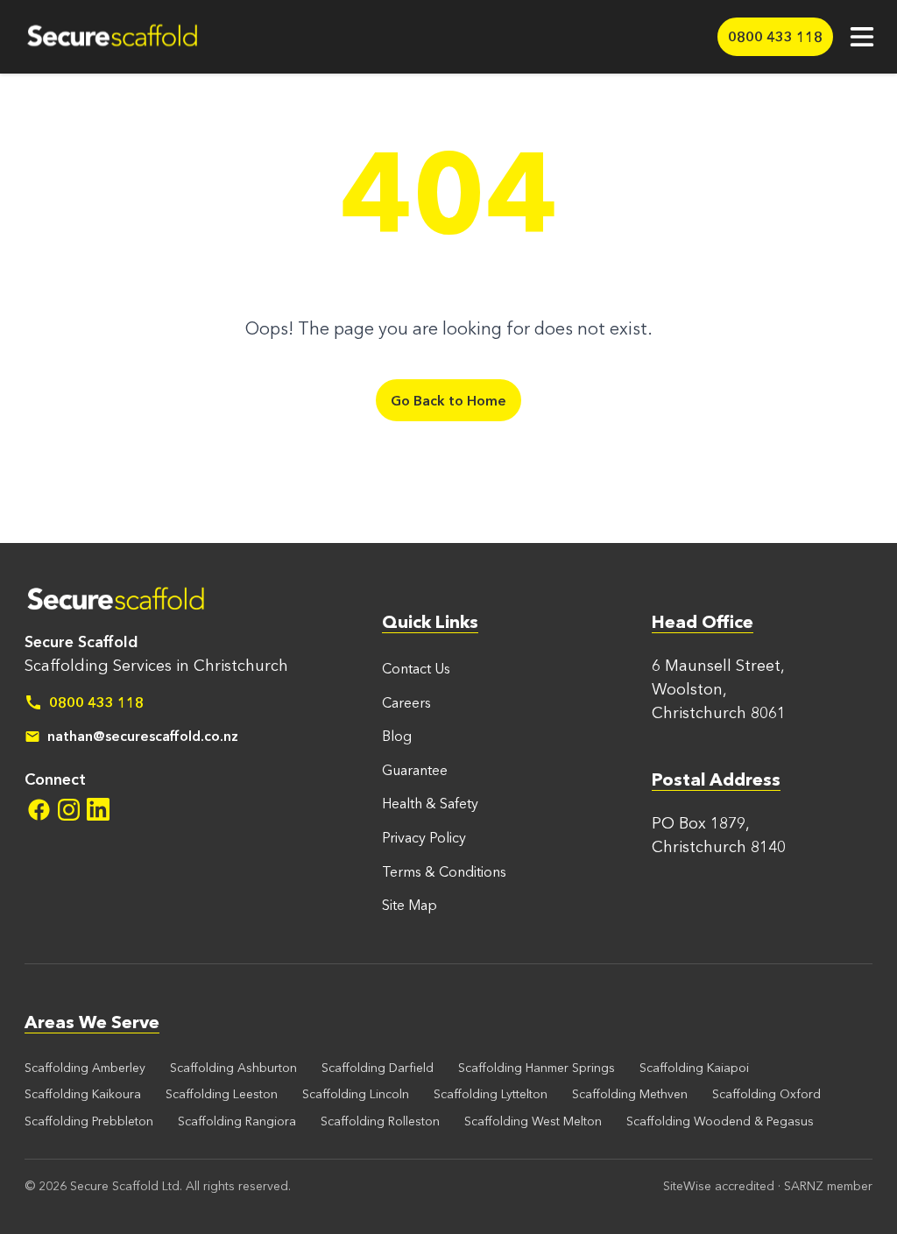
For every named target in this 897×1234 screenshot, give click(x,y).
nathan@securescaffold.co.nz (142, 735)
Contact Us (416, 668)
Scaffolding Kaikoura (83, 1094)
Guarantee (415, 770)
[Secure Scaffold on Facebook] (39, 809)
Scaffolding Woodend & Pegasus (720, 1121)
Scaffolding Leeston (222, 1094)
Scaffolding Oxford (766, 1094)
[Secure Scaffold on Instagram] (68, 809)
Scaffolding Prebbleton (89, 1121)
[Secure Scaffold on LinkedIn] (98, 809)
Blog (397, 735)
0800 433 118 (96, 702)
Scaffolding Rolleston (380, 1121)
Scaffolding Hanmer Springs (536, 1067)
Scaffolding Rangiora (237, 1121)
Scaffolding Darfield (377, 1067)
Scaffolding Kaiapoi (694, 1067)
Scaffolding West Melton (533, 1121)
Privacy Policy (424, 837)
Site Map (409, 904)
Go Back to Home (448, 400)
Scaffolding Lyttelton (490, 1094)
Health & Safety (430, 803)
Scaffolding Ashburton (233, 1067)
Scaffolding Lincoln (355, 1094)
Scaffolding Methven (630, 1094)
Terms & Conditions (444, 871)
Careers (406, 702)
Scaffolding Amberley (85, 1067)
